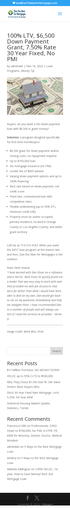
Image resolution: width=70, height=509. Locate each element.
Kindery (11, 458)
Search (56, 351)
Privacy (48, 504)
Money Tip (27, 71)
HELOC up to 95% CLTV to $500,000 (30, 376)
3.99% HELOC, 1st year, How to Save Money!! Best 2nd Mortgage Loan (32, 474)
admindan (17, 66)
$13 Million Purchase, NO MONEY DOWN (33, 370)
